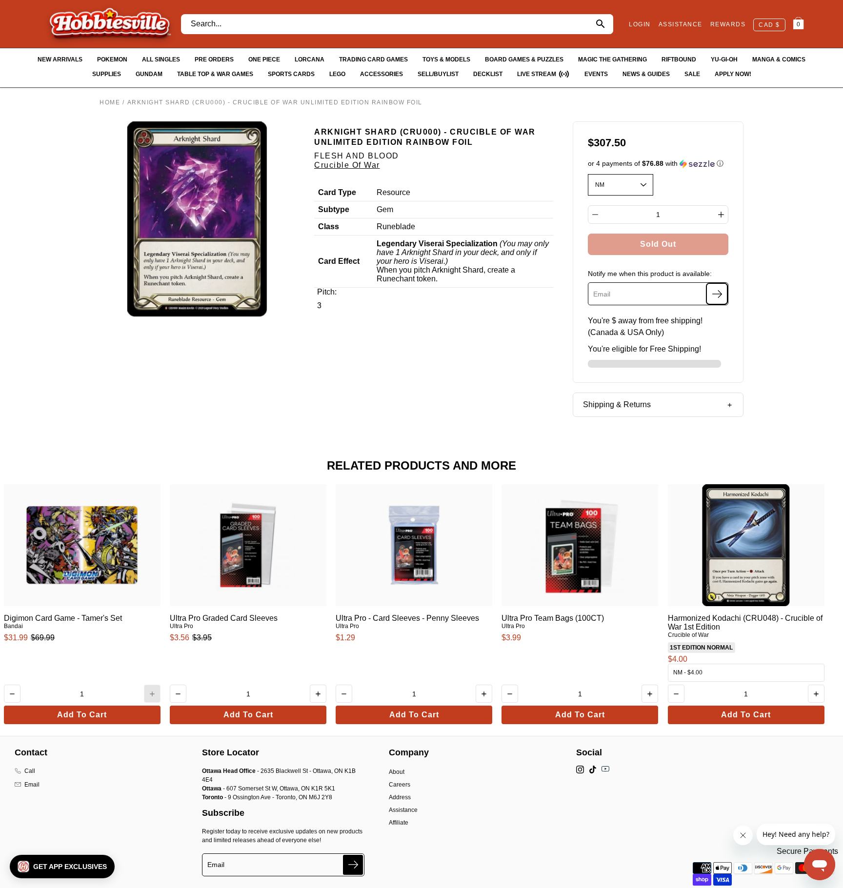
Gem (385, 209)
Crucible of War (347, 165)
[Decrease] (595, 214)
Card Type (337, 192)
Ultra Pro (181, 626)
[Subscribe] (717, 294)
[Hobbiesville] (109, 24)
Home (110, 102)
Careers (399, 784)
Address (400, 797)
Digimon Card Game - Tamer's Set (63, 618)
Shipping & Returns (617, 404)
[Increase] (721, 214)
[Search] (600, 24)
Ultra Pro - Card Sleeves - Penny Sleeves (407, 618)
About (396, 772)
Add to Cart (82, 714)
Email (32, 784)
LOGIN (640, 24)
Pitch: (327, 292)
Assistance (403, 810)
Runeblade (396, 226)
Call (29, 771)
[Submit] (353, 865)
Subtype (333, 209)
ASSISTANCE (680, 24)
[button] (658, 163)
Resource (393, 192)
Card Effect (339, 261)
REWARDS (728, 24)
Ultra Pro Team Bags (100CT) (553, 618)
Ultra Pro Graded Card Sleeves (224, 618)
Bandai (13, 626)
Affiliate (398, 822)
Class (328, 226)
